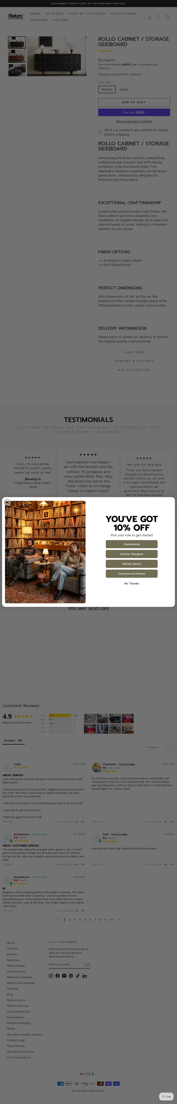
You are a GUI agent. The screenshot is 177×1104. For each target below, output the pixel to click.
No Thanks (131, 584)
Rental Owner (132, 564)
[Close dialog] (7, 502)
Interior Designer (131, 554)
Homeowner (132, 544)
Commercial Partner (131, 574)
